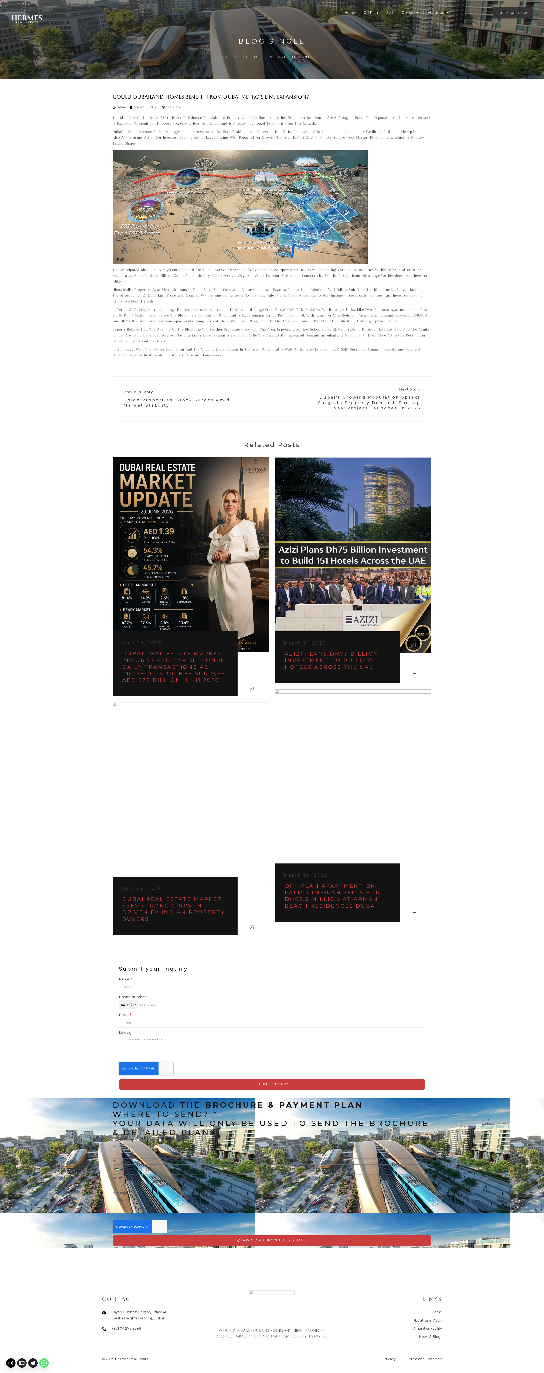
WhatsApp (125, 1140)
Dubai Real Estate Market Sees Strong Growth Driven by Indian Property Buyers (173, 909)
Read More (252, 688)
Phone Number (133, 997)
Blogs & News (265, 57)
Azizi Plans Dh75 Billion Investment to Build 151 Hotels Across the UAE (332, 660)
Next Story (410, 389)
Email (124, 1015)
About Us (436, 13)
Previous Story (138, 392)
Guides (408, 13)
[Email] (22, 1363)
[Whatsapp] (44, 1363)
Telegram (148, 1140)
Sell (390, 13)
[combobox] (128, 1005)
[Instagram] (11, 1363)
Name (124, 979)
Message (126, 1033)
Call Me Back (173, 1140)
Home (349, 13)
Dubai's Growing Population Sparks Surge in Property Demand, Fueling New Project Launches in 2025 (369, 402)
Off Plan (371, 13)
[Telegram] (33, 1363)
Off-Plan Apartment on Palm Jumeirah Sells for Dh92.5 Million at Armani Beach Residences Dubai (333, 896)
